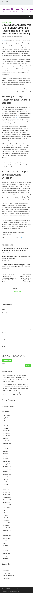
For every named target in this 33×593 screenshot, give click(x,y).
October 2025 (6, 441)
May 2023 (5, 515)
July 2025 (5, 448)
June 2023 (5, 512)
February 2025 (6, 461)
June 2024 (5, 481)
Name (4, 332)
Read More (21, 237)
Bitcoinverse (6, 570)
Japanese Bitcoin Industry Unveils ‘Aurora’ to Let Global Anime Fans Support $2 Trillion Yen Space (16, 265)
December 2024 (7, 466)
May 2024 (5, 484)
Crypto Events (6, 573)
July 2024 (5, 479)
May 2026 (5, 423)
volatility (12, 86)
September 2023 (7, 505)
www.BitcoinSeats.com (16, 588)
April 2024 (5, 487)
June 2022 (5, 543)
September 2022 (7, 535)
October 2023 (6, 502)
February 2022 (6, 553)
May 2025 (5, 453)
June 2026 (5, 420)
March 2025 (6, 458)
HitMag (17, 591)
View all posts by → (18, 291)
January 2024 (6, 494)
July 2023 (5, 510)
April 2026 (5, 425)
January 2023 (6, 525)
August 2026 (6, 415)
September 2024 (7, 474)
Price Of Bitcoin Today (8, 575)
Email (4, 339)
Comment (5, 312)
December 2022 (7, 528)
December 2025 (7, 435)
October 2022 (6, 533)
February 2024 (6, 492)
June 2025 (5, 451)
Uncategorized (6, 578)
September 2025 (7, 443)
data (16, 117)
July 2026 (5, 418)
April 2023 (5, 517)
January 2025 (6, 464)
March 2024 (6, 489)
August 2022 (6, 538)
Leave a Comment (18, 36)
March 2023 (6, 520)
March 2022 (6, 551)
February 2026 (6, 430)
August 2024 (6, 476)
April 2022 (5, 548)
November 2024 (7, 469)
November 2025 (7, 438)
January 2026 (6, 433)
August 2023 (6, 507)
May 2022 (5, 545)
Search (3, 363)
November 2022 (7, 530)
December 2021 (7, 558)
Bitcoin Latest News (6, 22)
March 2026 (6, 428)
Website (4, 346)
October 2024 (6, 471)
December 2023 (7, 497)
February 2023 (6, 522)
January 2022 (6, 556)
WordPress (10, 591)
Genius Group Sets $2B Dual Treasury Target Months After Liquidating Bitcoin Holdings (15, 249)
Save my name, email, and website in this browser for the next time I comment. (14, 356)
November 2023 (7, 499)
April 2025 (5, 456)
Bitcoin (4, 40)
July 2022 (5, 540)
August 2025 (6, 446)
